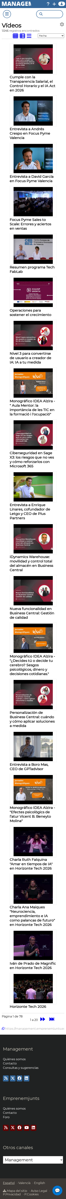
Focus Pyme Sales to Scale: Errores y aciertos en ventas (30, 224)
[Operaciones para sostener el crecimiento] (33, 306)
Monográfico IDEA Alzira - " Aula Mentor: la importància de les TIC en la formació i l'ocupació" (32, 407)
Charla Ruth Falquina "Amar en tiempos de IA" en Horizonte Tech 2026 (31, 863)
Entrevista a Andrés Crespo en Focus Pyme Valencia (30, 133)
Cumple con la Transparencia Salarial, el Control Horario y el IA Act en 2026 (32, 83)
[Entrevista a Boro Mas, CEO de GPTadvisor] (33, 760)
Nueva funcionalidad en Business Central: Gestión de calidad (32, 613)
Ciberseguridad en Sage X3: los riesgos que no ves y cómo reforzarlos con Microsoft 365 (32, 459)
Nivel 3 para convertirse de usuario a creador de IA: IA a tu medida (30, 357)
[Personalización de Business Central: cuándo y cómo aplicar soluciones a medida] (33, 708)
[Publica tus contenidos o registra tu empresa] (54, 4)
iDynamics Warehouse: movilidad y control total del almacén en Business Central (31, 563)
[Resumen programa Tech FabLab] (33, 263)
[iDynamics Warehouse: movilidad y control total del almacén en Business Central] (33, 552)
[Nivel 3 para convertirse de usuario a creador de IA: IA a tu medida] (33, 349)
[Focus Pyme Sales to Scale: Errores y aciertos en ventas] (33, 215)
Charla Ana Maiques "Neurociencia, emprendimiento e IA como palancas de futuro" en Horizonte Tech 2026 (32, 916)
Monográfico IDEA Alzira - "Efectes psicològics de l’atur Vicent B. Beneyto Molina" (32, 814)
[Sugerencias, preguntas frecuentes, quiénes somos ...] (48, 4)
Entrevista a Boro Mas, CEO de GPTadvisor (29, 766)
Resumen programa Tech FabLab (32, 269)
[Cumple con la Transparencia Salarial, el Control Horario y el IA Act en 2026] (33, 72)
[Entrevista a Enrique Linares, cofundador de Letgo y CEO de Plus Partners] (33, 500)
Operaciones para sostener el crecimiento (30, 312)
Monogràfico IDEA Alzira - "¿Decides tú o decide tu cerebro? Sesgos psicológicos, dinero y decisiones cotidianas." (32, 665)
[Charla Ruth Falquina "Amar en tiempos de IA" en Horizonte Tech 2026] (33, 855)
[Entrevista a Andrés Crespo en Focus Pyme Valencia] (33, 124)
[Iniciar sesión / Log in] (61, 4)
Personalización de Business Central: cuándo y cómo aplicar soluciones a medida (32, 719)
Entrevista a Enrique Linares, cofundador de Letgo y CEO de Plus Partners (30, 511)
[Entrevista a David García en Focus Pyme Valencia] (33, 172)
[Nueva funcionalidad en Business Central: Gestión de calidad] (33, 604)
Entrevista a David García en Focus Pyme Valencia (32, 178)
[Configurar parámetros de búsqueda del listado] (62, 24)
